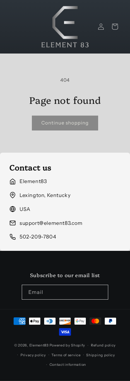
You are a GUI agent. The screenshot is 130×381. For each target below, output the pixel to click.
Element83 (39, 345)
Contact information (68, 364)
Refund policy (103, 345)
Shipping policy (100, 355)
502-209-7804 (38, 236)
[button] (115, 27)
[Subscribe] (101, 292)
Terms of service (65, 355)
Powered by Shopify (68, 345)
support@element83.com (51, 223)
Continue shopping (65, 123)
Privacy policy (33, 355)
